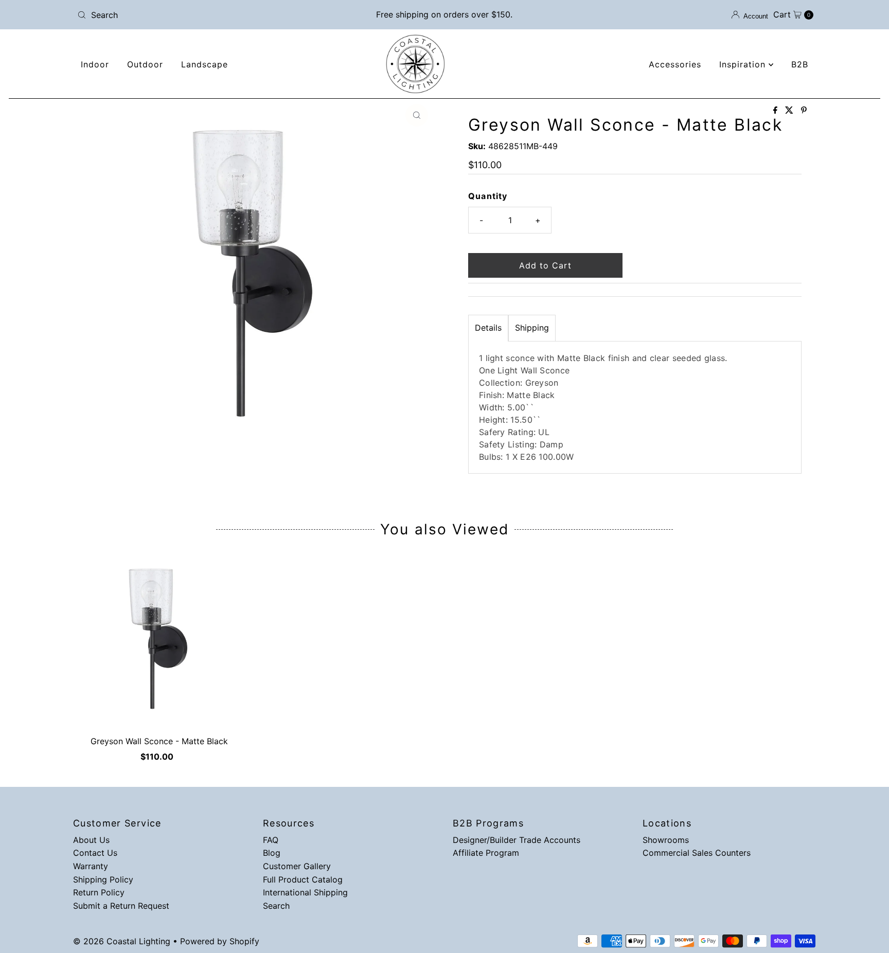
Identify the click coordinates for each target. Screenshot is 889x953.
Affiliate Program (486, 853)
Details (488, 327)
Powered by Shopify (219, 941)
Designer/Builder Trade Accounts (516, 840)
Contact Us (95, 853)
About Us (91, 840)
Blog (271, 853)
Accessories (675, 64)
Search (276, 906)
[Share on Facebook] (776, 110)
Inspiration (744, 64)
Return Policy (99, 892)
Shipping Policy (103, 879)
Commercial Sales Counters (697, 853)
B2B (799, 64)
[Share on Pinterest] (804, 110)
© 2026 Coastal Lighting (121, 941)
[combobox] (194, 15)
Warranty (90, 866)
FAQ (270, 840)
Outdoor (145, 64)
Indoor (95, 64)
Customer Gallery (297, 866)
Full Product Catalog (303, 879)
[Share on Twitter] (790, 110)
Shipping (532, 327)
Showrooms (666, 840)
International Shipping (305, 892)
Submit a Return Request (121, 906)
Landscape (204, 64)
